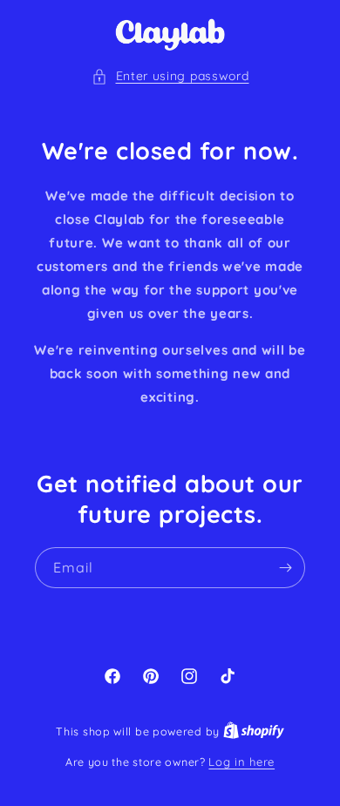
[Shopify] (253, 731)
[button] (170, 76)
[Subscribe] (285, 567)
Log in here (241, 762)
